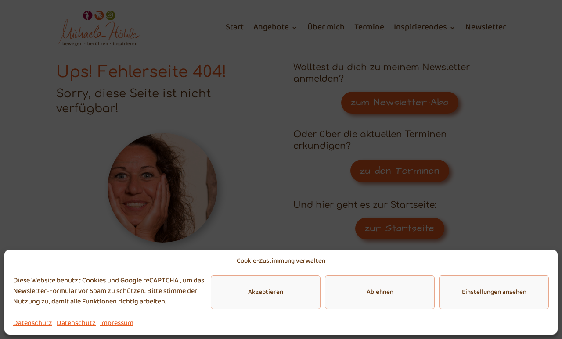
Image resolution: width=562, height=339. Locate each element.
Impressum (116, 323)
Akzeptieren (265, 292)
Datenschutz (32, 323)
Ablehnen (380, 292)
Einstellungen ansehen (494, 292)
